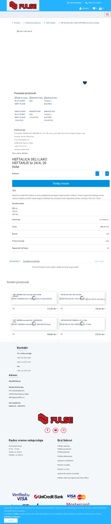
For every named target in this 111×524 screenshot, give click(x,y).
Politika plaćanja (64, 452)
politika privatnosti (12, 517)
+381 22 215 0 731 (24, 371)
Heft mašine (50, 23)
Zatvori (11, 520)
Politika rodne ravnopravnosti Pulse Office (73, 478)
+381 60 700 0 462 (24, 358)
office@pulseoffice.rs (17, 397)
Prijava (85, 8)
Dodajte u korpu (34, 301)
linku (16, 514)
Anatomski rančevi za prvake (68, 474)
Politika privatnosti (64, 449)
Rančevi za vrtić (63, 469)
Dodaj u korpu (61, 183)
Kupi (21, 100)
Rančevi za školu (64, 465)
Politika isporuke (64, 446)
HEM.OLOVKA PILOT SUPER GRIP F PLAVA (20, 114)
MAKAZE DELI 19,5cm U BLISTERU (49, 114)
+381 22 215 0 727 (24, 362)
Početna (17, 23)
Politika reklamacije (65, 456)
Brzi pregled (21, 106)
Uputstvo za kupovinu (66, 461)
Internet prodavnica (33, 23)
